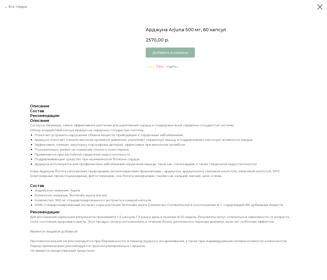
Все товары (17, 7)
